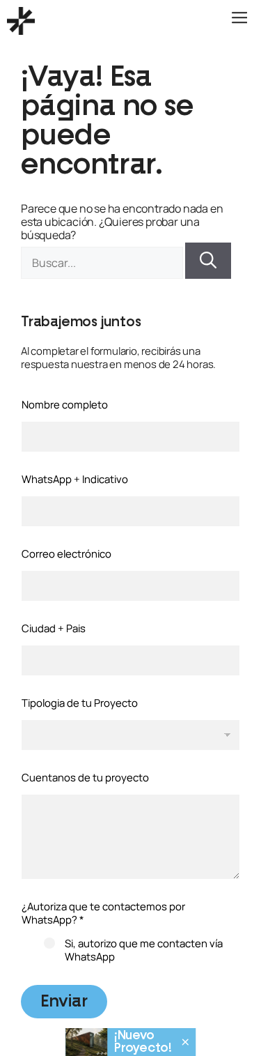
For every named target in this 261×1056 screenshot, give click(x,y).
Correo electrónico (66, 553)
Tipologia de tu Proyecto (80, 703)
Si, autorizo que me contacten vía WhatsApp (144, 950)
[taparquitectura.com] (21, 21)
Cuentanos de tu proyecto (85, 777)
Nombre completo (65, 404)
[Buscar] (208, 261)
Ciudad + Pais (54, 628)
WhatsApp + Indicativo (75, 479)
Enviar (64, 1001)
